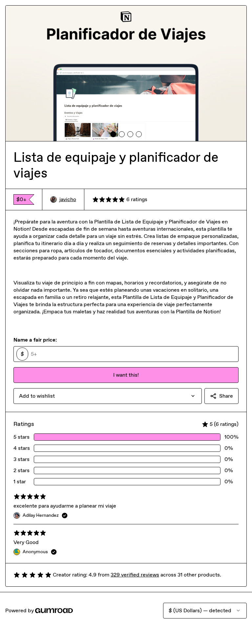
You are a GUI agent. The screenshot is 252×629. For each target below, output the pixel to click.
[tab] (113, 134)
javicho (67, 199)
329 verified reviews (135, 575)
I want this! (126, 375)
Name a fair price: (35, 340)
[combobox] (107, 396)
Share (226, 396)
